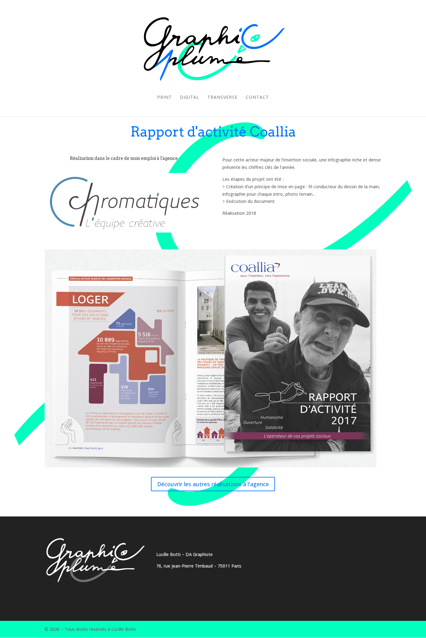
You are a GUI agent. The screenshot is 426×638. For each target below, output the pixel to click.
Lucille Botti (168, 554)
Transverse (222, 97)
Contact (257, 97)
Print (164, 97)
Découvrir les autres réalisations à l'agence (213, 484)
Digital (189, 97)
